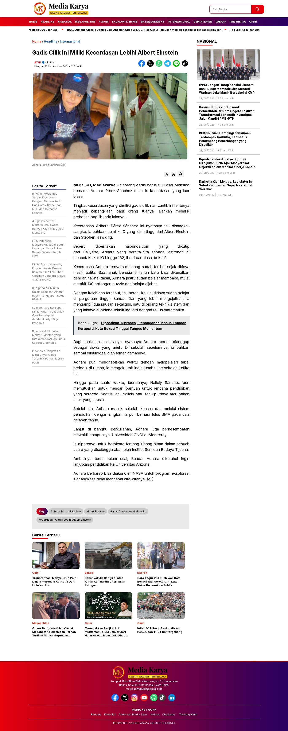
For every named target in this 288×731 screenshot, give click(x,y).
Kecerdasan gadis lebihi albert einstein (65, 519)
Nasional (65, 21)
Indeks (155, 714)
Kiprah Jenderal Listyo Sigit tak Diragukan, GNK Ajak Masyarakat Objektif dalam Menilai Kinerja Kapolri (227, 162)
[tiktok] (162, 700)
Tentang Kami (188, 714)
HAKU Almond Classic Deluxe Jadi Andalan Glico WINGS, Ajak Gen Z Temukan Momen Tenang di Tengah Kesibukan (127, 29)
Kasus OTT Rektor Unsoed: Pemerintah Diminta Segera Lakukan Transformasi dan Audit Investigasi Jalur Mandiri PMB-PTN (226, 112)
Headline (47, 21)
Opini (253, 21)
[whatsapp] (153, 700)
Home (33, 21)
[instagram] (135, 700)
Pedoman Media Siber (133, 714)
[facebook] (115, 700)
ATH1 (37, 62)
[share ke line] (177, 65)
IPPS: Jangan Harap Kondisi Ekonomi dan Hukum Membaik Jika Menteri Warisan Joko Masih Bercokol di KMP (227, 88)
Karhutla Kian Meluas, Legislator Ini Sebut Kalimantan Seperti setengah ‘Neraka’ (226, 185)
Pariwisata (238, 21)
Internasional (179, 21)
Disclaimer (169, 714)
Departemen (203, 21)
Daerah (220, 21)
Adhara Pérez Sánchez (66, 511)
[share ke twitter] (151, 65)
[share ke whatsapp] (160, 65)
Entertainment (152, 21)
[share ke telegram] (168, 65)
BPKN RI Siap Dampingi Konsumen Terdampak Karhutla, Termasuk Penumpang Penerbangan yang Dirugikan (225, 138)
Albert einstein (95, 511)
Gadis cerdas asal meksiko (128, 511)
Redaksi (96, 714)
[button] (167, 174)
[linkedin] (172, 700)
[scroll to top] (276, 724)
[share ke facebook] (142, 65)
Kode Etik (110, 714)
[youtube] (144, 700)
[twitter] (125, 700)
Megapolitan (85, 21)
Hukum (103, 21)
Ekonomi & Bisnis (124, 21)
